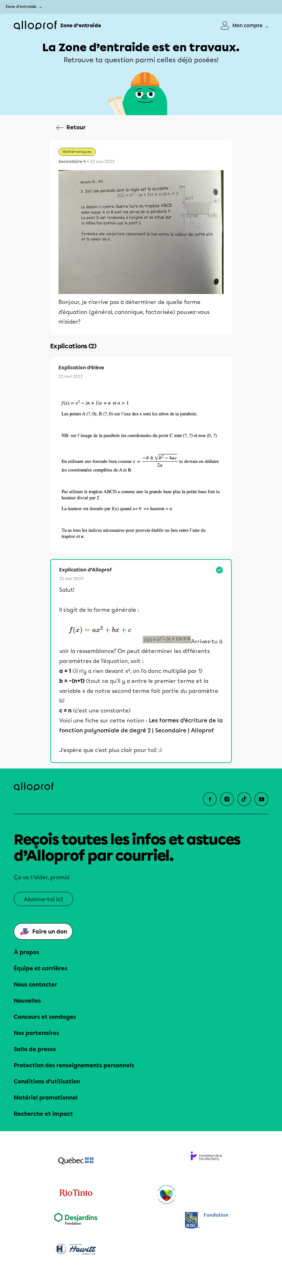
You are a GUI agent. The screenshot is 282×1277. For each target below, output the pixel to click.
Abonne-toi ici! (43, 899)
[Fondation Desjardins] (76, 1221)
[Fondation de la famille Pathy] (206, 1161)
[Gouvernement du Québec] (76, 1161)
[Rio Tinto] (76, 1195)
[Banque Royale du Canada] (206, 1221)
